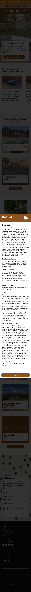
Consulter (5, 365)
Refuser (15, 371)
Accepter (15, 375)
